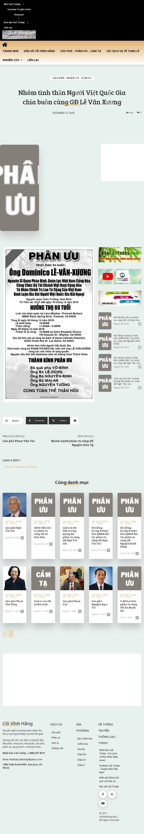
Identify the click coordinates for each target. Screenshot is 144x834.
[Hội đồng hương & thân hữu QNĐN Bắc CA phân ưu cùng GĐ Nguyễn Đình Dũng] (105, 341)
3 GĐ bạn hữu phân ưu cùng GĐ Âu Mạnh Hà (128, 605)
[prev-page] (5, 634)
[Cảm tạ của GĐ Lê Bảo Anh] (43, 578)
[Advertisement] (122, 162)
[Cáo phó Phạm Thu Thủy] (14, 578)
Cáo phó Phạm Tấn (71, 602)
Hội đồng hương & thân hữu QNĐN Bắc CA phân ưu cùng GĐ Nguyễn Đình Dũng (127, 339)
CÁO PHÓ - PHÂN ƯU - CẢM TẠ (72, 78)
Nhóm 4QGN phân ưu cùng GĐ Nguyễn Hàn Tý (72, 443)
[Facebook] (103, 794)
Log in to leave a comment (20, 466)
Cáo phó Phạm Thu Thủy (14, 602)
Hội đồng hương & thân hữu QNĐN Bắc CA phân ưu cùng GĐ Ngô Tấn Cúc (127, 360)
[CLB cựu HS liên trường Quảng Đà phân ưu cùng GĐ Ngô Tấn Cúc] (105, 383)
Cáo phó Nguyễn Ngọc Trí (100, 604)
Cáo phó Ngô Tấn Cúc (13, 529)
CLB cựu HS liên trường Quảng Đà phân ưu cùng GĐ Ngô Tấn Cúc (127, 381)
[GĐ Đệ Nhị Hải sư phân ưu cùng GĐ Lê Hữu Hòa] (105, 320)
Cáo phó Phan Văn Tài (19, 441)
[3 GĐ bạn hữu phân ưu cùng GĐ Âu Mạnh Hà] (129, 578)
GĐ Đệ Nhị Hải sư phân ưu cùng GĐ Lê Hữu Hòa (127, 318)
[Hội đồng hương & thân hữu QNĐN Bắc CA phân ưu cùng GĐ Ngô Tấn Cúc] (105, 362)
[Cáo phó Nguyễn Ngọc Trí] (101, 578)
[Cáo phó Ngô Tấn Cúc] (14, 505)
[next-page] (11, 634)
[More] (75, 420)
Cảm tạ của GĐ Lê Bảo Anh (42, 602)
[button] (30, 34)
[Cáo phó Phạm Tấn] (72, 578)
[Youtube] (103, 803)
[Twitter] (112, 794)
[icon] (5, 44)
